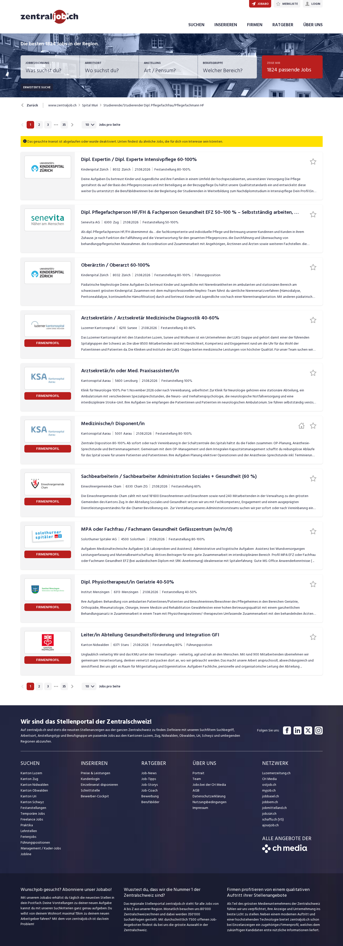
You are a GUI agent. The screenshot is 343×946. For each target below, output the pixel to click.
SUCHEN (196, 24)
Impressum (200, 808)
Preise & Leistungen (95, 773)
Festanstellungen (33, 808)
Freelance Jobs (32, 819)
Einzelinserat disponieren (99, 785)
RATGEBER (282, 24)
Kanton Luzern (31, 773)
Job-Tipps (148, 779)
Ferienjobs (28, 837)
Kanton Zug (29, 779)
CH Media (269, 779)
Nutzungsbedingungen (209, 802)
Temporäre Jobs (33, 813)
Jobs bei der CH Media (209, 785)
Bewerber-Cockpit (95, 796)
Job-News (148, 773)
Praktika (27, 825)
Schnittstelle (90, 790)
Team (197, 779)
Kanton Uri (28, 796)
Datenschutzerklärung (209, 796)
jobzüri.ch (269, 813)
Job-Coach (149, 790)
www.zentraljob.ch (62, 105)
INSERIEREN (225, 24)
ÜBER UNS (313, 24)
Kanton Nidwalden (34, 785)
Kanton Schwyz (32, 802)
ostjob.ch (269, 785)
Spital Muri (90, 105)
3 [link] (48, 125)
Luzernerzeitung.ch (276, 773)
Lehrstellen (29, 831)
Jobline (26, 854)
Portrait (198, 773)
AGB (196, 790)
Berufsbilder (150, 802)
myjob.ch (269, 790)
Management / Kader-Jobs (41, 848)
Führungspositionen (35, 842)
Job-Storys (149, 785)
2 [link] (39, 125)
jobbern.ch (270, 802)
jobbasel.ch (270, 796)
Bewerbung (150, 796)
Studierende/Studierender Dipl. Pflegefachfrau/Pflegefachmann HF (153, 105)
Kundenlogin (90, 779)
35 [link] (64, 125)
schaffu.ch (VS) (273, 819)
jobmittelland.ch (274, 808)
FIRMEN (254, 24)
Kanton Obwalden (34, 790)
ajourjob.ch (270, 825)
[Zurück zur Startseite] (284, 852)
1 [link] (30, 125)
